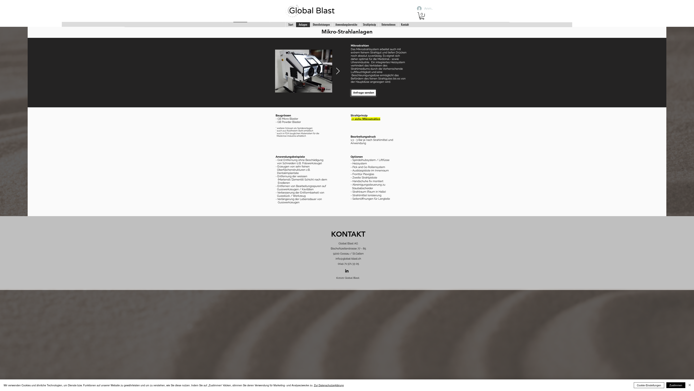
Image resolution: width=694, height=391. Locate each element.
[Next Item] (338, 71)
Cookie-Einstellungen (649, 385)
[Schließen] (689, 385)
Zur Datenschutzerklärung (329, 385)
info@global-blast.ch (348, 258)
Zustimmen (675, 385)
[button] (421, 16)
